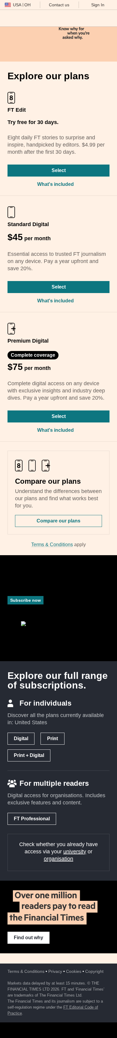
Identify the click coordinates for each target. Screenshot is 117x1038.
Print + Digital (29, 755)
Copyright (94, 971)
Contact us (59, 4)
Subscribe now (25, 600)
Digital (21, 738)
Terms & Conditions (52, 544)
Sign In (97, 4)
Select (59, 170)
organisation (58, 859)
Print (52, 738)
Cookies (73, 971)
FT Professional (32, 818)
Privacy (55, 971)
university (74, 852)
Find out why (28, 937)
